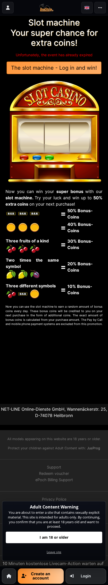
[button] (87, 7)
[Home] (9, 575)
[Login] (8, 7)
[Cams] (47, 7)
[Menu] (100, 7)
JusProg (93, 448)
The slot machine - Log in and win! (54, 68)
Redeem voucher (54, 473)
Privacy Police (54, 499)
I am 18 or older (54, 537)
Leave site (54, 552)
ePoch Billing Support (54, 479)
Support (54, 467)
